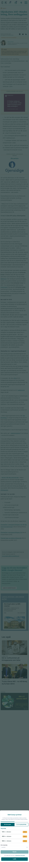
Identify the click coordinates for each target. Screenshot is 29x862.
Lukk (14, 859)
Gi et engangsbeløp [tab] (21, 824)
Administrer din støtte (20, 855)
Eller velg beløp (4, 845)
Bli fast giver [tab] (7, 824)
